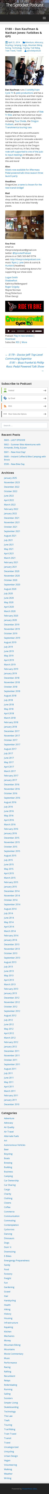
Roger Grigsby (12, 286)
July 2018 (8, 700)
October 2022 (10, 491)
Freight (7, 1278)
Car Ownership (11, 1180)
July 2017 (8, 753)
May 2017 (8, 762)
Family (7, 1265)
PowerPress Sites (29, 1488)
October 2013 (10, 953)
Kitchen (7, 1331)
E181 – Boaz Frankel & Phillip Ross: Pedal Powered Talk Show (25, 366)
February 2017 (11, 775)
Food (6, 1269)
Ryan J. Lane (18, 262)
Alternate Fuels (11, 1136)
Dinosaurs (9, 1238)
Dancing (8, 1233)
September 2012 (12, 1011)
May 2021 (8, 549)
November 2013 (12, 948)
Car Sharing (10, 1185)
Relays (7, 1380)
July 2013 (8, 966)
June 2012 (9, 1024)
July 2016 (8, 806)
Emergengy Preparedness (17, 1260)
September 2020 (12, 584)
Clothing (8, 1198)
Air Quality (9, 1127)
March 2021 (10, 557)
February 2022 (11, 509)
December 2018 (11, 677)
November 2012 (12, 1002)
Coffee (7, 1207)
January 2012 (10, 1046)
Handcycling (10, 1300)
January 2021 (10, 566)
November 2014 (12, 895)
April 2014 (9, 926)
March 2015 (10, 877)
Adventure (29, 42)
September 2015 (12, 851)
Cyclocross (9, 1229)
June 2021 (9, 544)
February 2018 (11, 722)
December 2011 (11, 1051)
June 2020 (9, 597)
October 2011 (10, 1060)
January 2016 (10, 833)
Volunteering (10, 1464)
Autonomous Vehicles (14, 1145)
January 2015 (10, 886)
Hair (6, 1296)
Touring (26, 48)
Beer (6, 1149)
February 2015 (11, 882)
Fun (6, 1282)
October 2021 (10, 526)
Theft (7, 1420)
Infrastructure (11, 1322)
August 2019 (10, 642)
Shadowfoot (11, 280)
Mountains (9, 1349)
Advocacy (39, 42)
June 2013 (9, 971)
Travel (19, 50)
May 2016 (8, 815)
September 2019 (12, 637)
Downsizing (10, 1251)
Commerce (9, 1211)
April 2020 (9, 606)
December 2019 (11, 624)
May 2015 (8, 868)
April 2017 (9, 766)
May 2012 (8, 1028)
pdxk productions (24, 92)
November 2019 (12, 629)
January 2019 (10, 673)
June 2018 (9, 704)
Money (7, 1340)
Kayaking (8, 1327)
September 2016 (12, 797)
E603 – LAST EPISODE (14, 440)
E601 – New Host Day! (14, 452)
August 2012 (10, 1015)
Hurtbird (9, 265)
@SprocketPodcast (22, 253)
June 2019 (9, 651)
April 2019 (9, 660)
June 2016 (9, 811)
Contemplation (11, 1225)
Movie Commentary (13, 1353)
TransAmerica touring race (18, 127)
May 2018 (8, 709)
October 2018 (10, 686)
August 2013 (10, 962)
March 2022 (10, 504)
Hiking (7, 1309)
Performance (10, 1362)
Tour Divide (20, 121)
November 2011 (12, 1055)
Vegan (7, 1460)
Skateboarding (11, 1407)
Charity (7, 1193)
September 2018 (12, 691)
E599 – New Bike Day (14, 464)
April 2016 (9, 820)
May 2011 (8, 1082)
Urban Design (11, 1456)
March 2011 (10, 1091)
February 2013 (11, 988)
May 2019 (8, 655)
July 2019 (8, 646)
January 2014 (10, 940)
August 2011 (10, 1068)
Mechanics (9, 1336)
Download (10, 339)
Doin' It (7, 1247)
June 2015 (9, 864)
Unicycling (9, 1451)
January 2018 (10, 726)
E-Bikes (7, 1256)
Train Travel (10, 50)
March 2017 (10, 771)
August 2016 (10, 802)
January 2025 (10, 478)
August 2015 (10, 855)
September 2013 (12, 957)
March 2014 (10, 931)
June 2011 (9, 1077)
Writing (7, 1478)
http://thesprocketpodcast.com (25, 259)
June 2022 (9, 495)
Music (7, 1358)
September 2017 (12, 744)
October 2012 (10, 1006)
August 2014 (10, 908)
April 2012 (9, 1033)
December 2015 (11, 837)
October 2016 (10, 793)
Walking (8, 1469)
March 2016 (10, 824)
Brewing (8, 1162)
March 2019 (10, 664)
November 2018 (12, 682)
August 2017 (10, 749)
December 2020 (11, 571)
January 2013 (10, 993)
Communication (11, 1216)
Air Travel (9, 1131)
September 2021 (12, 531)
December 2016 (11, 784)
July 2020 (8, 593)
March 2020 (10, 611)
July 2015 (8, 860)
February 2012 (11, 1042)
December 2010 (11, 1104)
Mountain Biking (35, 45)
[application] (24, 331)
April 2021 (9, 553)
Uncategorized (11, 1447)
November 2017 (12, 735)
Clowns (7, 1202)
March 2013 (10, 984)
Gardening (9, 1287)
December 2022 (11, 486)
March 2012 (10, 1037)
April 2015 (9, 873)
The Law (8, 1416)
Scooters (8, 1398)
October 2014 (10, 900)
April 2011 (9, 1086)
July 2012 (8, 1020)
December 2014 (11, 891)
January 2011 (10, 1099)
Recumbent (9, 1376)
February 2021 (11, 562)
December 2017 (11, 731)
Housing (8, 1318)
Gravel (7, 1291)
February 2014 (11, 935)
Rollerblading (10, 1384)
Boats (7, 1158)
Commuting (10, 1220)
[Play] (8, 331)
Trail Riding (35, 48)
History (7, 1313)
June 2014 (9, 917)
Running (8, 1389)
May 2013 (8, 975)
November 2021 (12, 522)
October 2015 (10, 846)
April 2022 (9, 500)
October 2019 (10, 633)
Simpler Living (11, 1402)
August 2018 (10, 695)
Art (5, 1140)
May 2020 (8, 602)
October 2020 (10, 580)
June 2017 (9, 757)
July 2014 (8, 913)
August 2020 (10, 589)
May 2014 (8, 922)
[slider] (38, 330)
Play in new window (23, 335)
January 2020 (10, 620)
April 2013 (9, 980)
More (24, 342)
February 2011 (11, 1095)
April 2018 (9, 713)
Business (8, 1171)
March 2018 (10, 717)
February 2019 (11, 669)
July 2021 (8, 540)
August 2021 (10, 535)
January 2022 (10, 513)
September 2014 (12, 904)
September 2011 (12, 1064)
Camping (17, 45)
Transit (7, 1438)
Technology (17, 48)
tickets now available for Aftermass (22, 169)
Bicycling (9, 45)
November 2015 (12, 842)
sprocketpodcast (34, 50)
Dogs (6, 1242)
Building (8, 1167)
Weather (8, 1473)
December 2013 (11, 944)
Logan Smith (11, 277)
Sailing (7, 1393)
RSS (17, 342)
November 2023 (12, 482)
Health (7, 1304)
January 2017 (10, 780)
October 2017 (10, 740)
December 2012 (11, 997)
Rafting (7, 1371)
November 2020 (12, 575)
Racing (8, 48)
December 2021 (11, 518)
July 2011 (8, 1073)
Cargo (24, 45)
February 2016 (11, 828)
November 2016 (12, 789)
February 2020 (11, 615)
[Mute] (33, 331)
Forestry (8, 1273)
